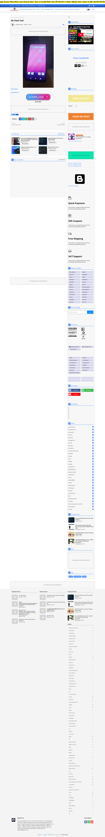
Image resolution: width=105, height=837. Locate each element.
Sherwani (71, 274)
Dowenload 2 (15, 92)
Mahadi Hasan (79, 135)
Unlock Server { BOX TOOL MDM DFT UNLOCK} (67, 9)
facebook (75, 390)
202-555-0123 (73, 349)
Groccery (71, 302)
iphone (81, 490)
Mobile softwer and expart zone (29, 5)
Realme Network (81, 779)
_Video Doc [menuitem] (84, 370)
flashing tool (81, 485)
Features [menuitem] (84, 357)
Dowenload (14, 89)
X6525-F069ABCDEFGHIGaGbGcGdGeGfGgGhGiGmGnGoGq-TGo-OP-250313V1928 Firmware (28, 604)
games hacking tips (81, 670)
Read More (26, 143)
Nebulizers (71, 279)
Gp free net (81, 678)
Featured (81, 662)
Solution (81, 787)
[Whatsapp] (26, 119)
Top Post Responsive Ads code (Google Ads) (38, 31)
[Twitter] (23, 119)
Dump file (81, 432)
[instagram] (74, 380)
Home (38, 9)
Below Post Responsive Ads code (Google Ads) (38, 109)
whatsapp (88, 390)
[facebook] (74, 378)
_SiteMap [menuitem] (84, 365)
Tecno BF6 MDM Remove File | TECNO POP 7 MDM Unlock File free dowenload (84, 541)
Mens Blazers (72, 272)
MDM (81, 461)
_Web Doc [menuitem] (71, 370)
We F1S (81, 808)
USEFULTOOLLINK (41, 5)
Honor (81, 443)
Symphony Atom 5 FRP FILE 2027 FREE (55, 595)
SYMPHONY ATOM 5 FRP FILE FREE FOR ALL (56, 603)
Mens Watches (85, 289)
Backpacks (71, 292)
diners (74, 398)
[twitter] (87, 378)
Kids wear (84, 294)
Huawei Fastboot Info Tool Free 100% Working (55, 139)
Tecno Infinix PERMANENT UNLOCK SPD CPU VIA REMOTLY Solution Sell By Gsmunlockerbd (29, 139)
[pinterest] (87, 380)
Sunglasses (84, 292)
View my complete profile (74, 141)
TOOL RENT (81, 797)
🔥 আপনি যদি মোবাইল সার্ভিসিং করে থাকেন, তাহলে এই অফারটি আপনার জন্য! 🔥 (56, 609)
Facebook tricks (81, 659)
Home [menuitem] (70, 357)
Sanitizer (84, 299)
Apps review (81, 633)
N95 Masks (84, 279)
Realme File (81, 474)
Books (83, 277)
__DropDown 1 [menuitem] (85, 360)
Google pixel (81, 440)
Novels (70, 277)
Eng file (81, 437)
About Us (12, 5)
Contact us (18, 5)
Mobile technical (81, 744)
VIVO (81, 482)
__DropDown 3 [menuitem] (85, 362)
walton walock (81, 805)
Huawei (81, 445)
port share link (22, 595)
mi (81, 496)
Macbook (71, 287)
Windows (81, 811)
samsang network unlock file (81, 504)
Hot (81, 691)
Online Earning (81, 763)
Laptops (71, 289)
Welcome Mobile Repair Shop (27, 9)
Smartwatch (72, 294)
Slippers (71, 284)
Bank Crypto (65, 834)
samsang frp (81, 506)
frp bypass (81, 488)
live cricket (81, 734)
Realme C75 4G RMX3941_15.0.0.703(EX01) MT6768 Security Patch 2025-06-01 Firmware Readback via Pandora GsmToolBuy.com (27, 613)
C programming (81, 636)
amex (87, 398)
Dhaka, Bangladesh (81, 58)
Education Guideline (81, 646)
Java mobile (81, 718)
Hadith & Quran (81, 686)
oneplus (81, 501)
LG (81, 459)
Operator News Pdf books (81, 766)
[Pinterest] (29, 119)
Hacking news (81, 681)
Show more (61, 134)
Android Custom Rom (81, 628)
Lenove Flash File (81, 726)
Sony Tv (84, 302)
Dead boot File (81, 429)
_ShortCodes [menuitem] (72, 365)
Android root (81, 427)
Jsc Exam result (81, 723)
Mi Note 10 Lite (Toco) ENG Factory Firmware (27, 620)
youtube (75, 394)
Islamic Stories (81, 712)
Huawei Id (81, 448)
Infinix (81, 456)
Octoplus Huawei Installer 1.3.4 (28, 147)
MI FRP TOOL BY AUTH (53, 147)
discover (87, 394)
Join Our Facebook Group (74, 163)
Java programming (81, 720)
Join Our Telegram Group (74, 164)
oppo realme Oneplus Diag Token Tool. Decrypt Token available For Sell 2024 (84, 527)
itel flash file (81, 493)
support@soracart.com (75, 346)
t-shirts (71, 297)
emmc (81, 654)
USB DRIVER (81, 480)
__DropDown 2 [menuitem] (72, 362)
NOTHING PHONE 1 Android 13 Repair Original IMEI (84, 533)
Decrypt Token (81, 641)
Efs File (81, 435)
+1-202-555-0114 (87, 346)
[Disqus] (38, 217)
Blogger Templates (48, 834)
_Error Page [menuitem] (72, 367)
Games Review (81, 673)
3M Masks (71, 282)
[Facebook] (20, 119)
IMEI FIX (81, 453)
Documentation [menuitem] (86, 367)
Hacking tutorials (81, 683)
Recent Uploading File (47, 9)
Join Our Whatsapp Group (75, 166)
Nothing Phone (81, 469)
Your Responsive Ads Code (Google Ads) (81, 560)
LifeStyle (81, 731)
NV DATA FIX (81, 467)
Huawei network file (81, 451)
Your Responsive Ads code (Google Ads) (38, 281)
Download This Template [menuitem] (75, 372)
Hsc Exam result (81, 694)
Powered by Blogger (73, 186)
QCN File (81, 774)
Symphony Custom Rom (81, 789)
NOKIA (81, 464)
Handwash (71, 299)
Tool (16, 17)
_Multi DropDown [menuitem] (73, 360)
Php (81, 771)
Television (84, 297)
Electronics (81, 651)
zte (81, 813)
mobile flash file (81, 498)
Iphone (84, 284)
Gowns (83, 272)
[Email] (32, 119)
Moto (81, 747)
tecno (81, 509)
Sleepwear (84, 274)
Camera (84, 282)
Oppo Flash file (81, 472)
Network (81, 750)
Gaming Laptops (86, 287)
